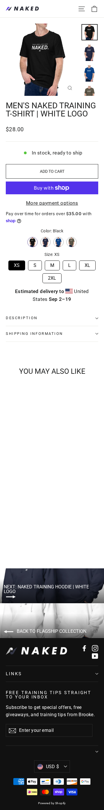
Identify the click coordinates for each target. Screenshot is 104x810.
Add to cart (37, 534)
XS (17, 264)
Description (22, 318)
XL (87, 264)
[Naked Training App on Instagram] (95, 648)
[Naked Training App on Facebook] (84, 648)
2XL (52, 277)
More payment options (52, 203)
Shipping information (34, 333)
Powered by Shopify (52, 803)
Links (14, 673)
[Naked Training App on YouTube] (95, 656)
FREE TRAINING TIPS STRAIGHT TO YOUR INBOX (48, 694)
